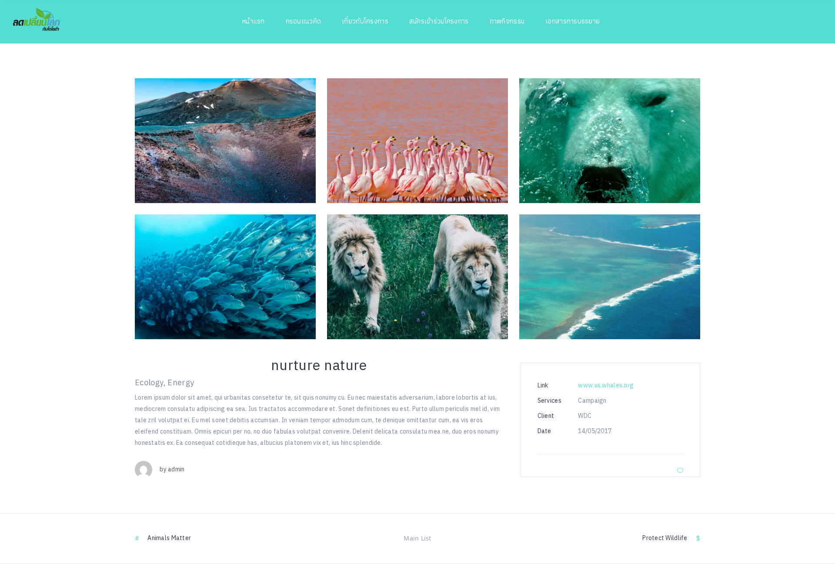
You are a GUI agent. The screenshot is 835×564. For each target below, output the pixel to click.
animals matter (169, 538)
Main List (417, 538)
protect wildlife (664, 538)
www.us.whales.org (606, 385)
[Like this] (680, 470)
